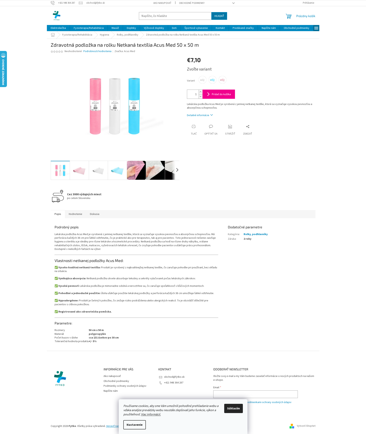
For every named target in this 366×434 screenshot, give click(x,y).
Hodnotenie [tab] (75, 214)
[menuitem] (58, 28)
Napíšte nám (111, 391)
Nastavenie (135, 425)
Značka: (125, 51)
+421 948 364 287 (173, 383)
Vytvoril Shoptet (306, 426)
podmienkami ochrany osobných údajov (268, 402)
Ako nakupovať (162, 3)
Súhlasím (233, 408)
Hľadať (219, 15)
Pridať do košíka (221, 94)
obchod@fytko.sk (174, 377)
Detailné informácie (198, 115)
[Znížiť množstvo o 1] (201, 96)
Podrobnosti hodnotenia (97, 51)
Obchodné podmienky (192, 3)
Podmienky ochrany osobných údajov (125, 386)
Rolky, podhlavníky (256, 234)
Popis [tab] (58, 214)
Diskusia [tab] (94, 214)
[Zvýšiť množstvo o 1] (201, 92)
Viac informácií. (151, 414)
